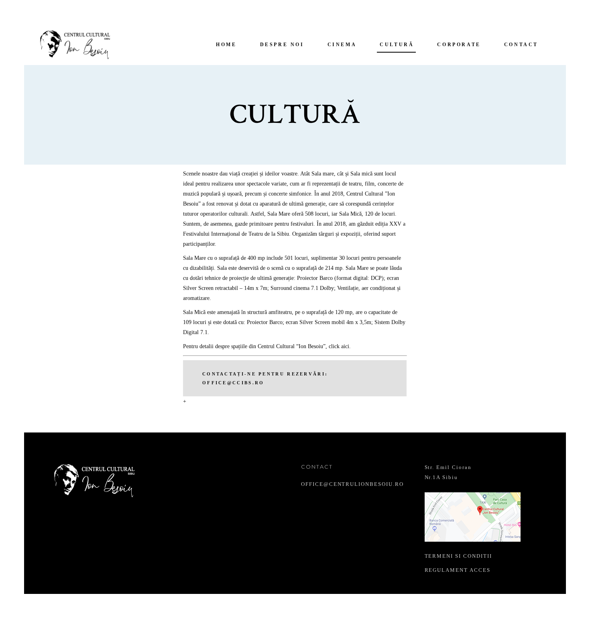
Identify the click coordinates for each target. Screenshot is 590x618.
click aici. (340, 346)
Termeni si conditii (458, 556)
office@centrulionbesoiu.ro (352, 484)
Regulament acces (457, 570)
